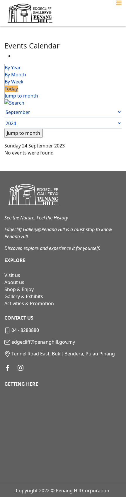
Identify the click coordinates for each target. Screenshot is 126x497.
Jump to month (21, 96)
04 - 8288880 (25, 330)
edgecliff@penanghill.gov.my (43, 342)
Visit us (12, 275)
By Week (14, 81)
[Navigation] (119, 13)
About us (14, 282)
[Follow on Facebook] (7, 368)
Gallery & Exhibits (23, 296)
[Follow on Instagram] (20, 368)
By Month (15, 74)
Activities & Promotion (29, 303)
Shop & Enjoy (19, 289)
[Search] (63, 102)
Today (11, 88)
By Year (13, 67)
